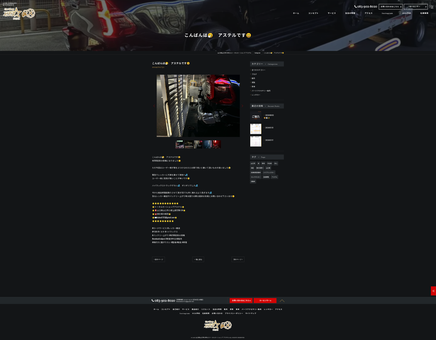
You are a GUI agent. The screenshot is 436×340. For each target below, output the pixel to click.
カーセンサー (415, 7)
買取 (253, 82)
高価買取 (266, 177)
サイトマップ (250, 313)
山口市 (253, 163)
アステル (274, 177)
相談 (252, 168)
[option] (198, 106)
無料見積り (259, 168)
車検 (253, 86)
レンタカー (256, 95)
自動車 (253, 181)
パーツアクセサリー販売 (261, 90)
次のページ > (238, 259)
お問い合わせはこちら (390, 7)
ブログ (254, 74)
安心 (275, 163)
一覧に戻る (198, 259)
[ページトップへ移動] (282, 300)
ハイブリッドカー (269, 172)
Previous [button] (154, 106)
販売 (253, 78)
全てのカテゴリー (259, 70)
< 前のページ (158, 259)
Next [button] (242, 106)
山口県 (268, 168)
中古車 (270, 163)
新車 (263, 163)
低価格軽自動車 (256, 172)
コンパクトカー (256, 177)
